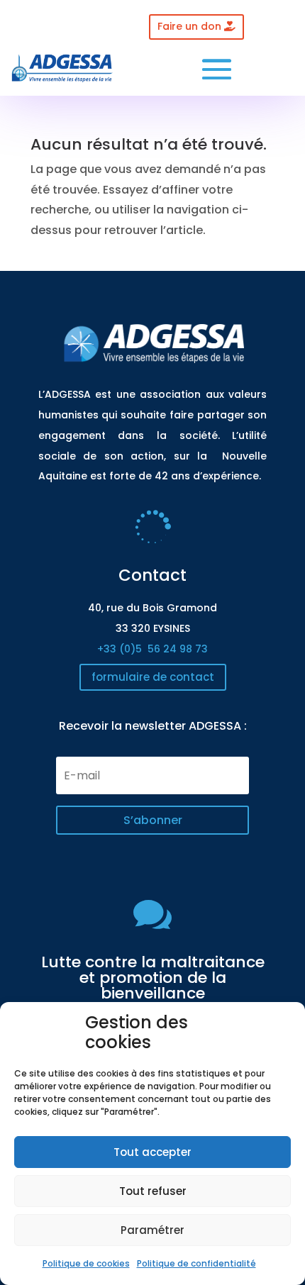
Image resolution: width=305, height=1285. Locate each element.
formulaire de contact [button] (153, 676)
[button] (217, 69)
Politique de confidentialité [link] (196, 1263)
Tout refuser (153, 1191)
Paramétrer (152, 1230)
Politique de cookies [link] (86, 1263)
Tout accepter (152, 1152)
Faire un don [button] (189, 26)
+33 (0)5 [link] (152, 649)
